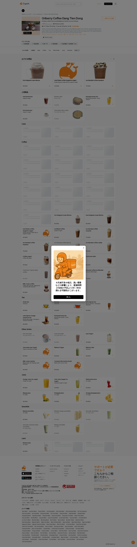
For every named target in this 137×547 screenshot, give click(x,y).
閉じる (68, 297)
